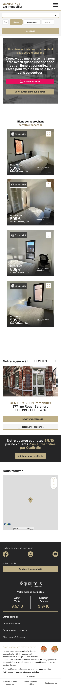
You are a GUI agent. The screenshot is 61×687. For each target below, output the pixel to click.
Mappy (30, 529)
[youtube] (55, 554)
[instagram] (30, 554)
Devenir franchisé (12, 623)
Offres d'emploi (10, 616)
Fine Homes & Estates (14, 637)
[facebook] (6, 554)
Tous (5, 22)
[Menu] (55, 4)
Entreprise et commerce (15, 630)
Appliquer (30, 31)
